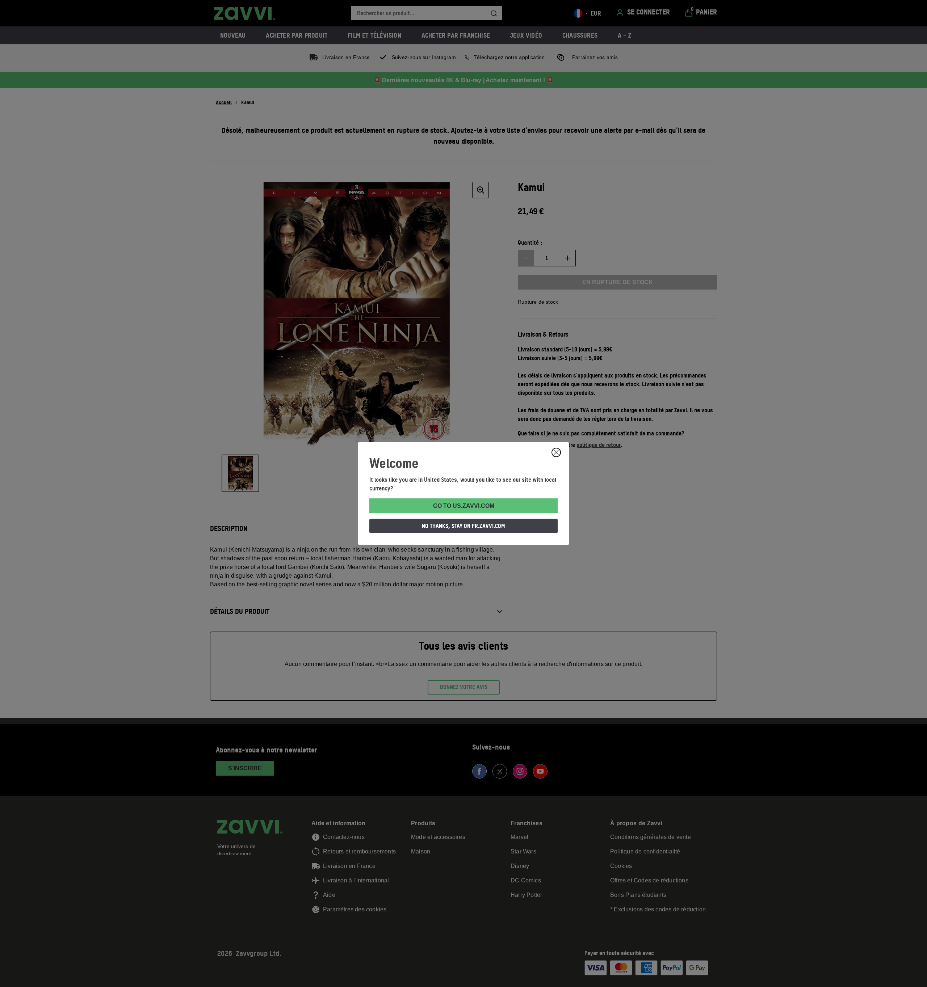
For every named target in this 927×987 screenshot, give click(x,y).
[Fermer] (556, 452)
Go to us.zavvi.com (463, 506)
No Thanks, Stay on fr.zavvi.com (463, 526)
